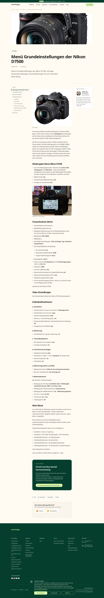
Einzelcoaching (28, 543)
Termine (38, 4)
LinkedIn (51, 497)
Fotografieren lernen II (16, 548)
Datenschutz (71, 543)
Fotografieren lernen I (16, 545)
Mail (58, 497)
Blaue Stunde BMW (15, 559)
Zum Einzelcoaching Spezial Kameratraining (48, 485)
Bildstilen (43, 264)
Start (12, 9)
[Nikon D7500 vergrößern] (52, 107)
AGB (69, 545)
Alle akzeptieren (41, 593)
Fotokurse (31, 4)
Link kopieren (42, 497)
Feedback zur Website (73, 550)
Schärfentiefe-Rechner (59, 543)
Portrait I (13, 557)
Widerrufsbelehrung (72, 548)
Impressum (70, 541)
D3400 (62, 144)
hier (62, 453)
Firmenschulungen (29, 548)
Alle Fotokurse (14, 541)
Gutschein (61, 4)
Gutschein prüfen (29, 552)
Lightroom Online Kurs (16, 568)
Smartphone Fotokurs (16, 562)
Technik (23, 9)
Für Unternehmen (53, 4)
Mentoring (44, 4)
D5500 (67, 144)
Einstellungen (54, 593)
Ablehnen (67, 593)
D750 (52, 147)
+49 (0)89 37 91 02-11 (87, 541)
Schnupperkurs (14, 543)
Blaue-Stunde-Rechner (59, 541)
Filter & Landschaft (15, 564)
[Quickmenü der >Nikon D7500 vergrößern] (52, 200)
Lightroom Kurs (14, 566)
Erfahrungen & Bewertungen (28, 555)
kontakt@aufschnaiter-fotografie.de (88, 545)
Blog (67, 4)
